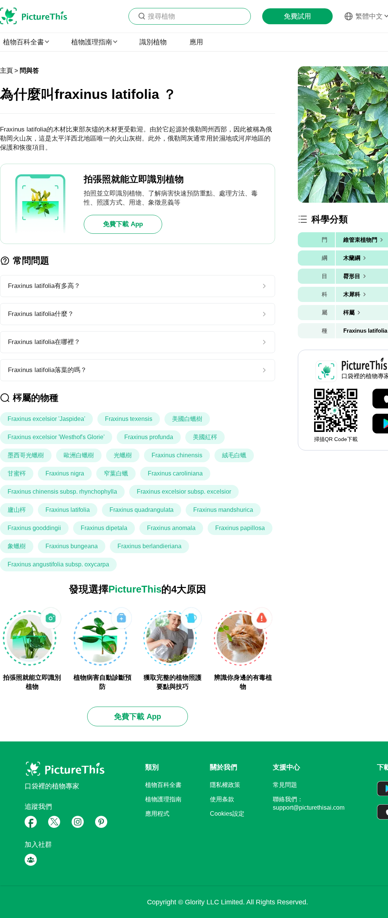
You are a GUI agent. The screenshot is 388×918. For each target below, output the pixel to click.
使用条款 (222, 799)
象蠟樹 (17, 546)
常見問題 (285, 785)
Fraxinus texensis (128, 419)
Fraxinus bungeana (71, 546)
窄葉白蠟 (116, 473)
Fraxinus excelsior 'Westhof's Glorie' (56, 437)
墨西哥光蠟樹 (26, 455)
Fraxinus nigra (64, 473)
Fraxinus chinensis (177, 455)
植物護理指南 (163, 799)
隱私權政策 (225, 785)
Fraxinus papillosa (240, 528)
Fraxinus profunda (148, 437)
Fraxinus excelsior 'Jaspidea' (46, 419)
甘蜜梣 (17, 473)
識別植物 (153, 42)
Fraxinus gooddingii (34, 528)
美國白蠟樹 (187, 419)
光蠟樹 (123, 455)
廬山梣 (17, 510)
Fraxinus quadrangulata (142, 510)
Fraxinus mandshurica (223, 510)
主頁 (6, 70)
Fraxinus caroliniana (175, 473)
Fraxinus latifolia (67, 510)
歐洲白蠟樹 (79, 455)
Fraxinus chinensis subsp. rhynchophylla (62, 491)
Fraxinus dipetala (104, 528)
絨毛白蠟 (234, 455)
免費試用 (297, 16)
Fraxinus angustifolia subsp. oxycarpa (58, 564)
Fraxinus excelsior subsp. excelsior (184, 491)
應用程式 (157, 813)
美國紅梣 (205, 437)
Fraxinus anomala (171, 528)
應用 (196, 42)
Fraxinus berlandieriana (149, 546)
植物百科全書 (163, 785)
